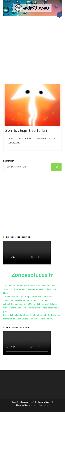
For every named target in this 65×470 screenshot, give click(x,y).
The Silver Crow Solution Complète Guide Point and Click (29, 285)
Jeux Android (25, 138)
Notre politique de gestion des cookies (32, 405)
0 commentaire (45, 138)
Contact (14, 402)
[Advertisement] (32, 48)
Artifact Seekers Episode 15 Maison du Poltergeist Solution (30, 304)
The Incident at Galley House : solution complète (25, 300)
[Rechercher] (56, 167)
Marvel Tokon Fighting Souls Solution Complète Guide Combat (32, 315)
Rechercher (8, 161)
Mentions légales (44, 402)
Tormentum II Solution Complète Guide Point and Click (28, 296)
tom (10, 138)
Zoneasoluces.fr (27, 402)
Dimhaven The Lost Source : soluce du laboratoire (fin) (28, 319)
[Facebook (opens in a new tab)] (59, 15)
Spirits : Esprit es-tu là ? (26, 130)
